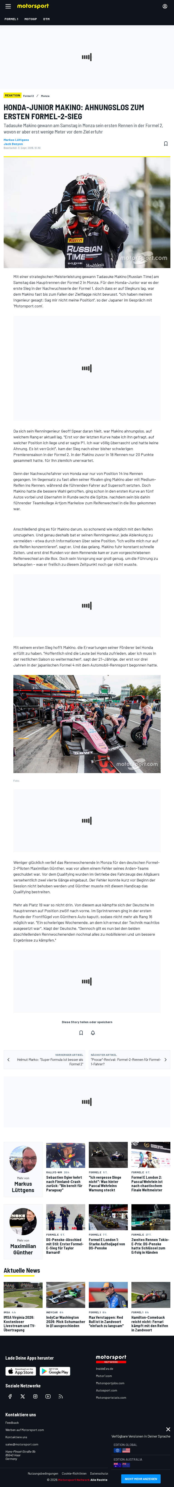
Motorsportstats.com (111, 1397)
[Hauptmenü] (8, 6)
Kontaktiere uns (16, 1437)
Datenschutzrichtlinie (104, 1473)
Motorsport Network (74, 1480)
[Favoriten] (165, 143)
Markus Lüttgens (16, 139)
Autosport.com (106, 1390)
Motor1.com (104, 1376)
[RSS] (60, 1396)
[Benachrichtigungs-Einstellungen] (92, 1032)
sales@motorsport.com (21, 1444)
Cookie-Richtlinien (74, 1473)
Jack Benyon (13, 143)
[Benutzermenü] (164, 6)
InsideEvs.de (104, 1368)
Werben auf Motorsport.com (24, 1430)
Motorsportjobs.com (110, 1383)
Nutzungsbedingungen (43, 1473)
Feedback (12, 1422)
